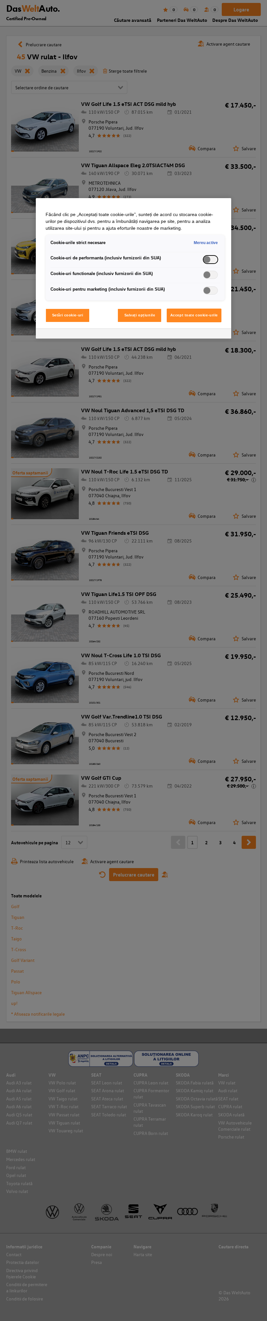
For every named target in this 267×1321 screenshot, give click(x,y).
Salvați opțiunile (139, 315)
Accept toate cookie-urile (194, 315)
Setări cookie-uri (67, 315)
